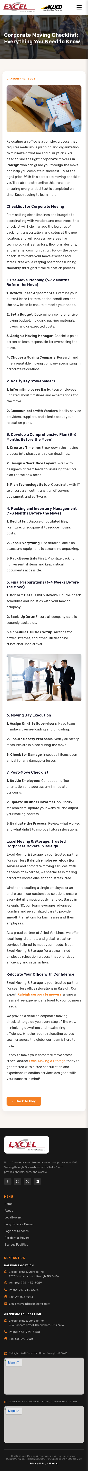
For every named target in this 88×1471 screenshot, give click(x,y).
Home (8, 1204)
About (9, 1211)
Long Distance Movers (19, 1224)
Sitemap (53, 1463)
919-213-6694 (28, 1290)
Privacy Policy (38, 1463)
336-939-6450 (29, 1332)
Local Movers (13, 1217)
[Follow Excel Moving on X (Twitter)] (27, 1181)
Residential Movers (17, 1238)
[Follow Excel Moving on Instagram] (17, 1181)
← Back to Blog (23, 1101)
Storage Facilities (16, 1244)
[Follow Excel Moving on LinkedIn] (37, 1181)
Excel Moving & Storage (47, 1061)
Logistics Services (17, 1231)
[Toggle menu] (79, 7)
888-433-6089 (31, 1283)
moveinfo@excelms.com (33, 1304)
